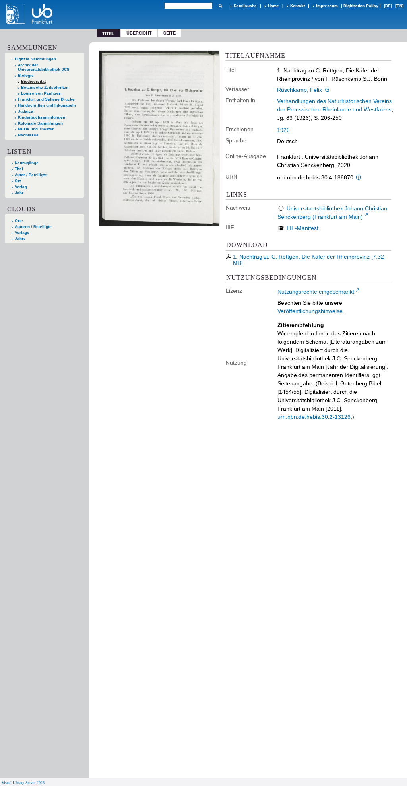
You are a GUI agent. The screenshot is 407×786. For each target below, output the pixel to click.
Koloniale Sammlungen (40, 123)
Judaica (25, 111)
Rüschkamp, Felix (299, 90)
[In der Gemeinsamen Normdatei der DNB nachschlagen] (327, 90)
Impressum (327, 6)
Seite (169, 33)
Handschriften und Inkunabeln (47, 105)
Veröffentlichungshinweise (310, 311)
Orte (19, 220)
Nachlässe (28, 135)
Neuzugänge (27, 163)
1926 (283, 130)
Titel (19, 169)
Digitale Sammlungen (35, 59)
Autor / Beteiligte (31, 175)
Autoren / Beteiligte (33, 226)
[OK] (220, 5)
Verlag (21, 187)
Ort (18, 181)
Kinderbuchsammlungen (41, 117)
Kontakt (297, 6)
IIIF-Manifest (302, 228)
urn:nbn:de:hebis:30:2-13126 (314, 417)
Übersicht (139, 33)
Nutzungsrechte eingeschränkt (315, 291)
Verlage (22, 232)
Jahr (19, 193)
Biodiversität (33, 81)
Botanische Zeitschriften (44, 87)
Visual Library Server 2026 (23, 782)
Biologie (26, 75)
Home (273, 6)
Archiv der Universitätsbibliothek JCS (44, 67)
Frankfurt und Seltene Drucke (46, 99)
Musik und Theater (36, 129)
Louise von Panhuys (41, 93)
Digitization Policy (360, 6)
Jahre (20, 238)
